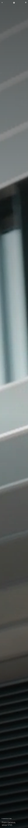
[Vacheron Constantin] (14, 2)
